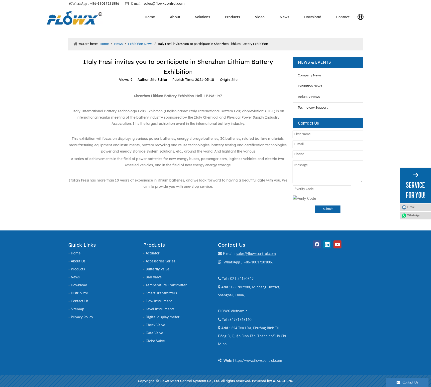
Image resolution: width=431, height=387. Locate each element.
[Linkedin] (327, 244)
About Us (78, 261)
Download (79, 285)
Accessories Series (160, 261)
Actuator (153, 253)
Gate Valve (154, 333)
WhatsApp (413, 215)
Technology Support (313, 108)
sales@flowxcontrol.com (164, 3)
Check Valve (155, 325)
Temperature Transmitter (166, 285)
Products (78, 269)
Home (76, 253)
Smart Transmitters (161, 293)
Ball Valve (154, 277)
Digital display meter (163, 317)
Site (234, 79)
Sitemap (77, 309)
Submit (328, 209)
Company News (310, 75)
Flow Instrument (159, 301)
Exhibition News (310, 86)
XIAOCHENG (283, 381)
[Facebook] (317, 244)
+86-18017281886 (104, 3)
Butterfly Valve (157, 269)
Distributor (79, 293)
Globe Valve (155, 341)
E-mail (228, 254)
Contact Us (79, 301)
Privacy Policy (82, 317)
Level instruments (160, 309)
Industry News (309, 97)
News (75, 277)
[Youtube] (337, 244)
